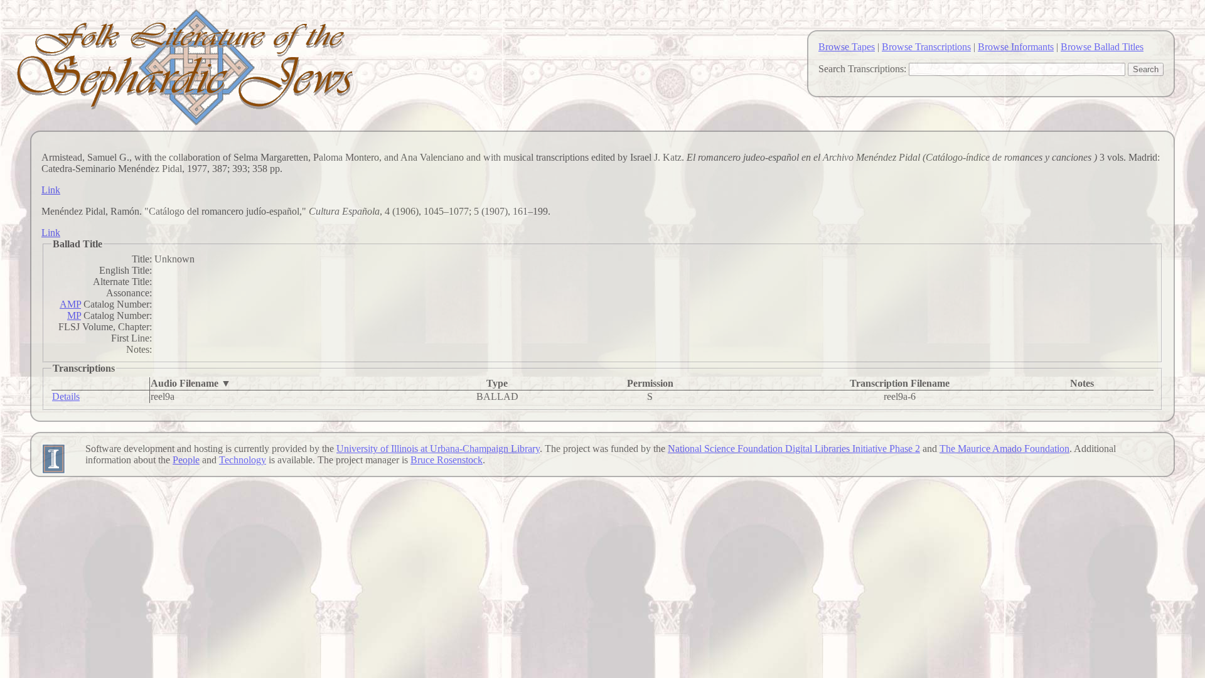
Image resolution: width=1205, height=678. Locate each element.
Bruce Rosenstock (446, 460)
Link (50, 190)
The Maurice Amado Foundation (1004, 448)
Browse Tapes (846, 46)
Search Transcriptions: (862, 68)
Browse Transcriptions (926, 46)
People (186, 460)
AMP (70, 304)
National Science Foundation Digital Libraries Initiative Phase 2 (794, 448)
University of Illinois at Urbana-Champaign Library (438, 448)
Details (66, 396)
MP (74, 315)
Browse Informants (1016, 46)
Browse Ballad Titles (1102, 46)
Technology (242, 460)
